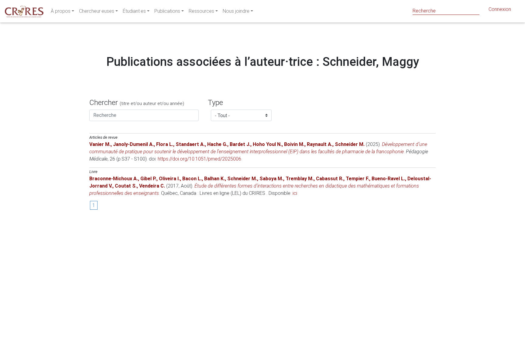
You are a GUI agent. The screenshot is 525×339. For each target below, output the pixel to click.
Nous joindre (236, 11)
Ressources (201, 11)
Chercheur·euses (96, 11)
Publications (167, 11)
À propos (60, 11)
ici (295, 193)
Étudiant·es (134, 11)
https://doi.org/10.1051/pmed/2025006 (199, 159)
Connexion (500, 9)
